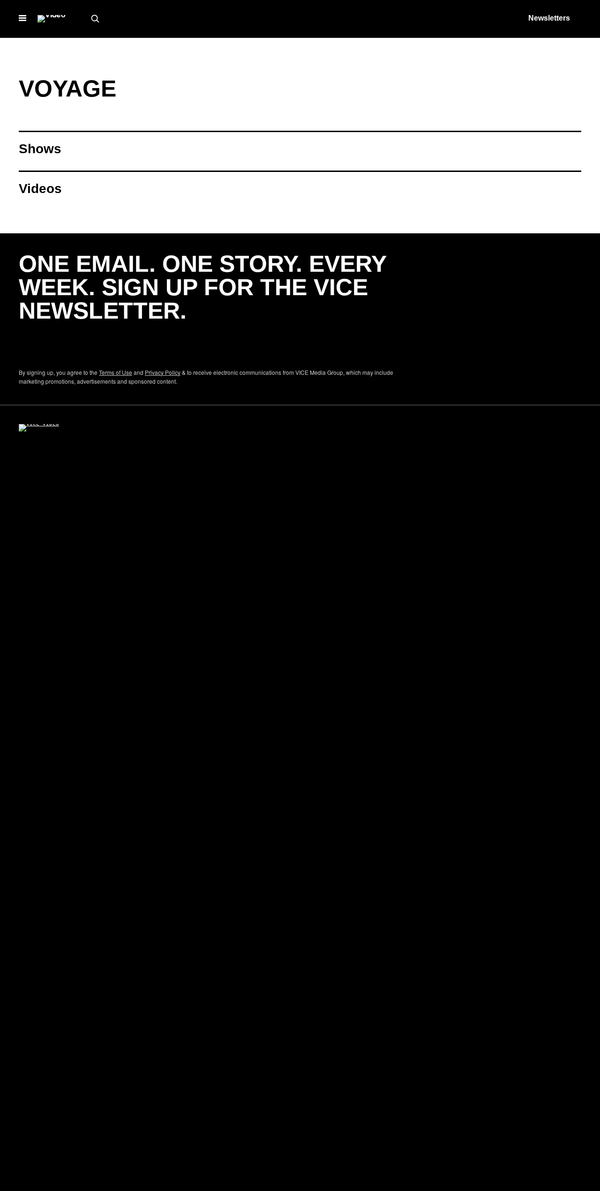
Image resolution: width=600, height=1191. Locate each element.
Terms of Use (115, 372)
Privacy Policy (162, 372)
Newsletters (549, 18)
